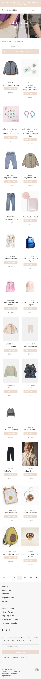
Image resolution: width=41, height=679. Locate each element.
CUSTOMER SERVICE (10, 608)
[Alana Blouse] (30, 454)
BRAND (5, 586)
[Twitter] (6, 630)
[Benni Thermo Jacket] (11, 68)
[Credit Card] (37, 670)
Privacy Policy (7, 612)
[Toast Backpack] (11, 495)
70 (31, 578)
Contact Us (6, 590)
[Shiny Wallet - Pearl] (30, 202)
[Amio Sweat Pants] (11, 241)
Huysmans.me (6, 675)
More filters (22, 51)
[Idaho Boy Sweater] (11, 412)
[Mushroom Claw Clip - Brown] (30, 537)
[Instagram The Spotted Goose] (10, 630)
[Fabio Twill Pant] (30, 412)
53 (19, 578)
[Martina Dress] (30, 371)
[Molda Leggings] (30, 329)
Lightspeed (5, 673)
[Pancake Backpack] (30, 495)
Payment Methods (9, 623)
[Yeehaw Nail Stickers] (11, 114)
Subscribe (20, 652)
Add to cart (10, 89)
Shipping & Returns (10, 616)
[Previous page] (4, 578)
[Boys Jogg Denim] (11, 202)
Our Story (6, 601)
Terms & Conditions (10, 619)
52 (14, 578)
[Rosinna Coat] (11, 329)
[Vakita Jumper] (11, 371)
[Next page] (36, 578)
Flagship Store (8, 597)
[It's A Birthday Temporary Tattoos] (30, 68)
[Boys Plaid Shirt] (30, 160)
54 (25, 578)
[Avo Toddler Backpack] (11, 537)
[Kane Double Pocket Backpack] (30, 241)
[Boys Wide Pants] (11, 160)
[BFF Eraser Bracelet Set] (30, 114)
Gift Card (5, 594)
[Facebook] (2, 630)
